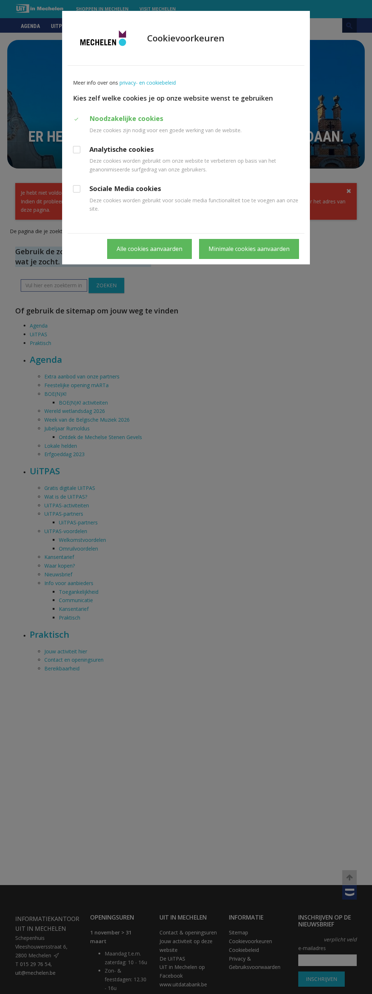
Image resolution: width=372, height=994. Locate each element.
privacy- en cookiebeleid (148, 82)
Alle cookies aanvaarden (149, 249)
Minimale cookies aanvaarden (249, 249)
